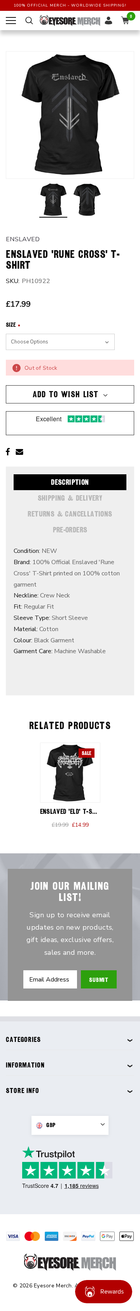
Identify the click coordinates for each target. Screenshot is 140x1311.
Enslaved (23, 239)
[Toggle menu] (11, 20)
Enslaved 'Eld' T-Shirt (72, 811)
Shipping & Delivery (70, 497)
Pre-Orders (70, 529)
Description (70, 482)
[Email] (19, 452)
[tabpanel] (70, 789)
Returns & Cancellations (70, 513)
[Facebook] (8, 452)
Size (13, 325)
